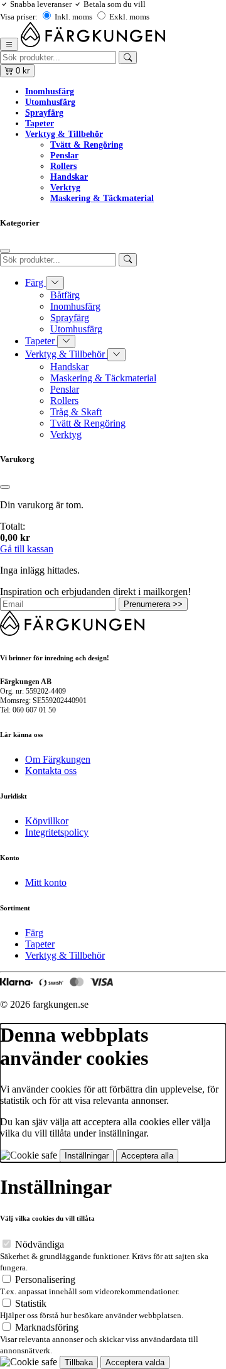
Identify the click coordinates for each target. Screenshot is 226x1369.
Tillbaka (79, 1362)
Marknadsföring (46, 1327)
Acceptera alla (147, 1155)
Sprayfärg (44, 112)
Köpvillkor (46, 820)
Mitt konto (46, 882)
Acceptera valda (134, 1362)
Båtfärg (65, 295)
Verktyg (65, 187)
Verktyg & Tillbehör (64, 134)
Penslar (64, 155)
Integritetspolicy (57, 832)
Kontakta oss (51, 770)
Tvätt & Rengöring (86, 144)
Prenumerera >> (153, 604)
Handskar (69, 177)
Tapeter (39, 123)
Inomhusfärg (49, 91)
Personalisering (45, 1279)
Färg (35, 282)
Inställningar (87, 1155)
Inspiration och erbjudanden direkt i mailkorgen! (95, 591)
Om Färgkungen (57, 759)
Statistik (30, 1303)
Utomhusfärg (50, 102)
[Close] (5, 251)
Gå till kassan (26, 548)
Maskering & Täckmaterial (102, 198)
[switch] (7, 1244)
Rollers (63, 166)
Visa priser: (19, 17)
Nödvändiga (39, 1244)
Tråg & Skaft (76, 411)
